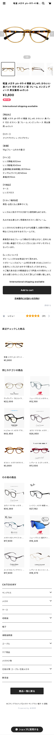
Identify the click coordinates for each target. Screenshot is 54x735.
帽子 (4, 627)
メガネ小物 (7, 661)
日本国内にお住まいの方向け (27, 298)
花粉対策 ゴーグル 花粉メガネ (15, 669)
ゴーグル (6, 644)
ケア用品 (6, 652)
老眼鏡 (5, 618)
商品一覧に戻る (27, 691)
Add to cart (27, 290)
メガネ (5, 601)
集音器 (5, 678)
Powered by (24, 708)
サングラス (6, 593)
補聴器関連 (7, 635)
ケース (5, 610)
